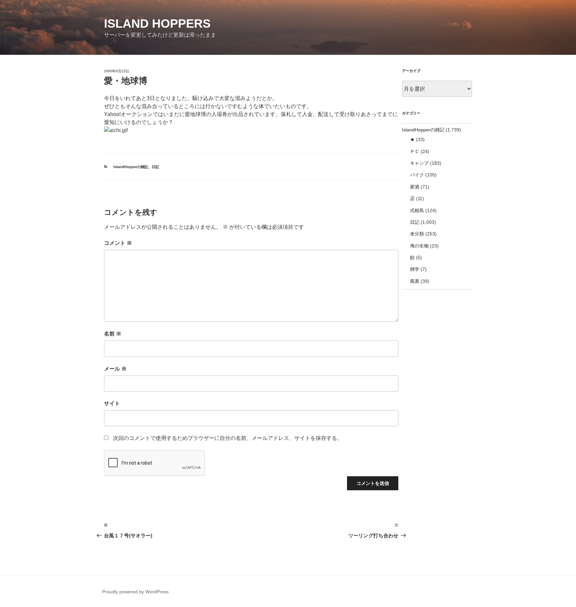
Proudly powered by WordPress (135, 591)
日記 (155, 167)
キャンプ (419, 163)
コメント (118, 243)
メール (115, 369)
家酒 (414, 186)
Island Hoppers (157, 23)
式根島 (417, 210)
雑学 (414, 269)
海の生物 (419, 245)
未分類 (417, 233)
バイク (417, 174)
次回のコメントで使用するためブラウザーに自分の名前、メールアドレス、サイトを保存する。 (227, 438)
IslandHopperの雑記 (130, 167)
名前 (112, 334)
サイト (112, 403)
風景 (414, 281)
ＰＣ (414, 151)
